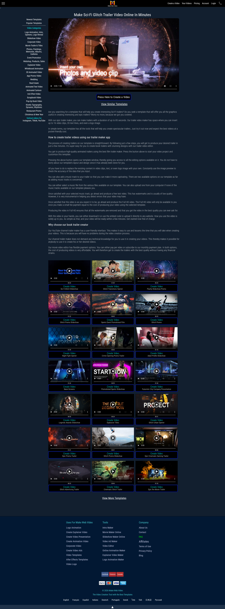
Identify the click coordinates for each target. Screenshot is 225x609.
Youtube (120, 574)
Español (86, 600)
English (66, 600)
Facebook (105, 574)
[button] (69, 272)
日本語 (149, 600)
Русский (158, 600)
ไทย (133, 600)
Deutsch (105, 600)
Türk (140, 600)
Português (116, 600)
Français (75, 600)
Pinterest (112, 574)
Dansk (125, 600)
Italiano (95, 600)
